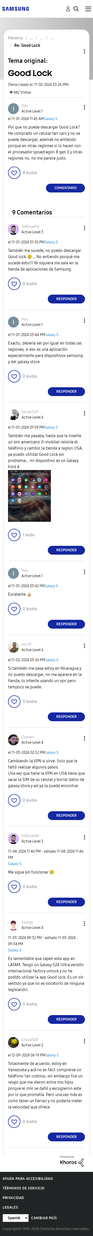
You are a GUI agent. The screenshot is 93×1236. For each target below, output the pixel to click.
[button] (76, 107)
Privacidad (13, 1198)
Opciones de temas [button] (75, 51)
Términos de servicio (24, 1188)
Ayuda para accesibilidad (28, 1179)
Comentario (66, 188)
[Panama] (15, 8)
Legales (10, 1207)
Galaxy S (50, 119)
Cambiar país (44, 1218)
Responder (66, 299)
